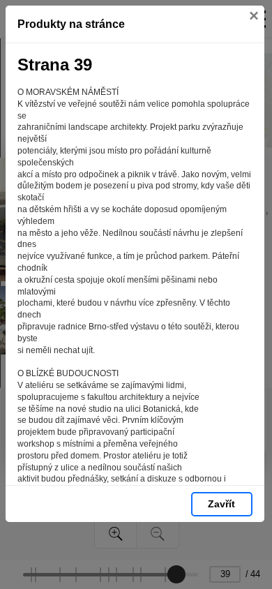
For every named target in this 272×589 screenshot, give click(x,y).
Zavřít (221, 503)
